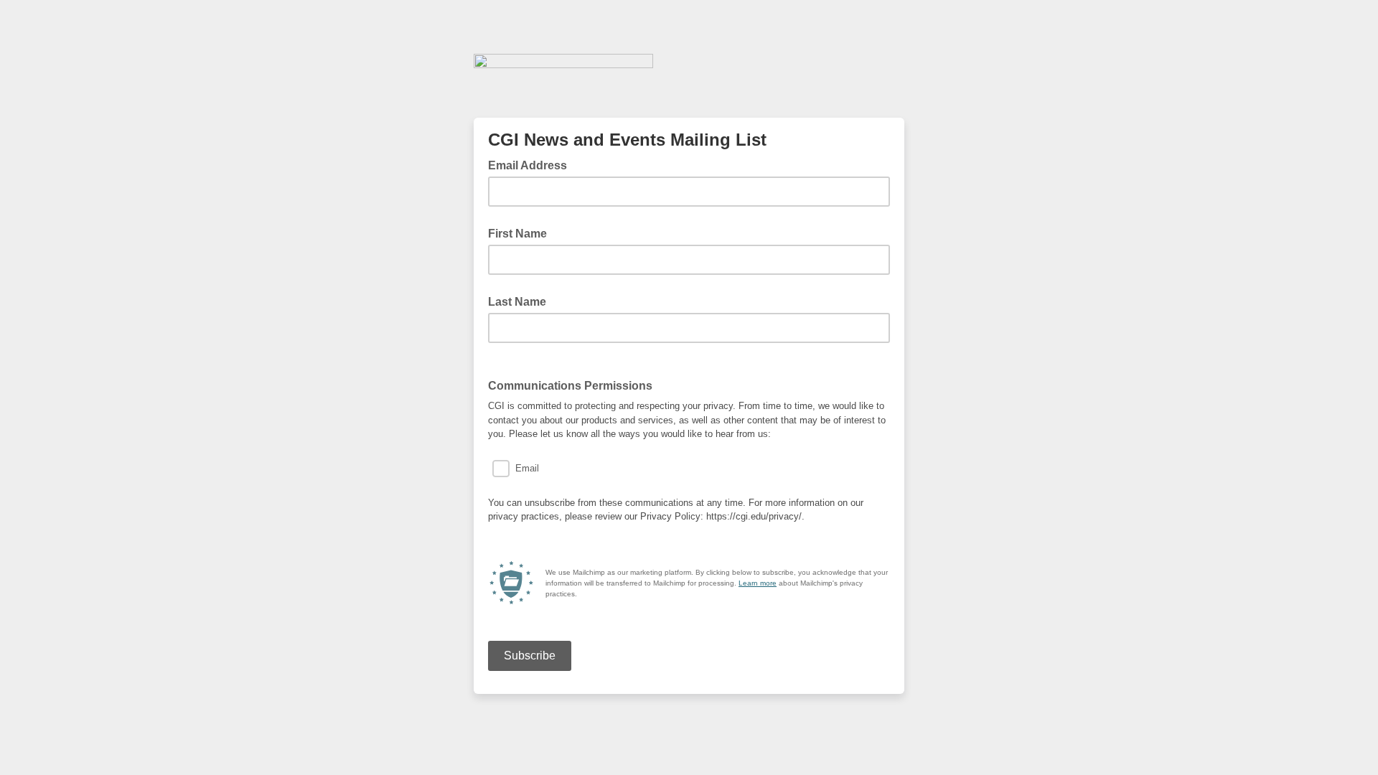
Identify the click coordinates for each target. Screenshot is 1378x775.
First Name (517, 233)
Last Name (517, 302)
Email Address (532, 164)
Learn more (758, 583)
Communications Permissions (570, 386)
